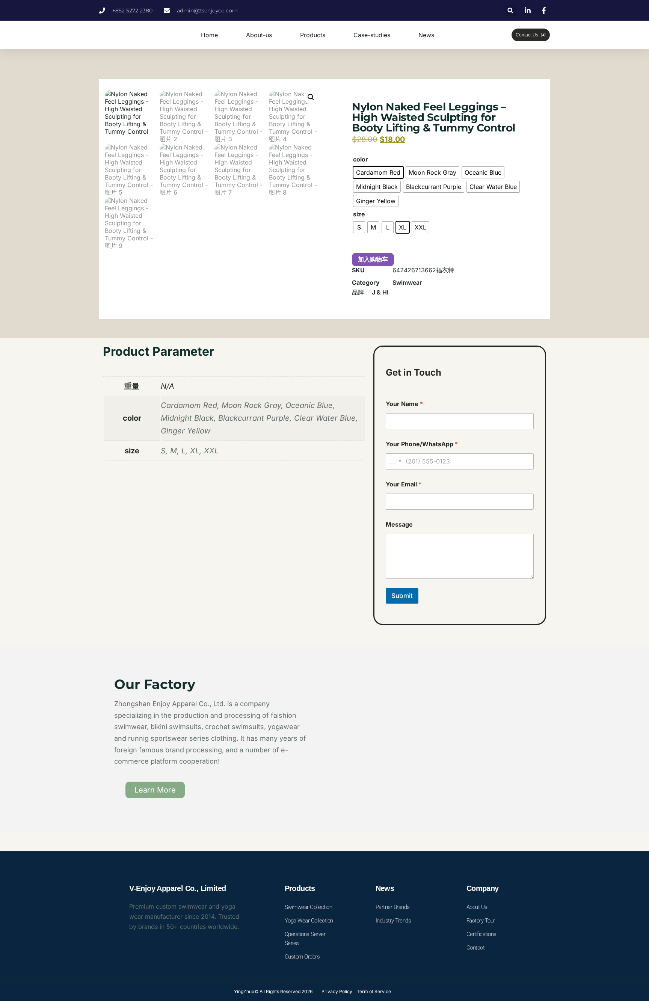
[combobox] (395, 461)
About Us (477, 907)
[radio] (378, 172)
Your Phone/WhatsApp (422, 444)
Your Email (403, 484)
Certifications (481, 934)
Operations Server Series (305, 939)
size (359, 214)
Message (399, 524)
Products (312, 35)
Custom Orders (302, 956)
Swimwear (407, 282)
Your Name (404, 404)
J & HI (380, 292)
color (360, 159)
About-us (259, 35)
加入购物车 (373, 259)
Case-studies (371, 35)
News (426, 35)
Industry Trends (393, 920)
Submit (402, 595)
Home (209, 35)
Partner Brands (393, 907)
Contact (475, 947)
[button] (510, 10)
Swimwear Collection (308, 907)
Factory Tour (480, 920)
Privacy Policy (336, 991)
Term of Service (374, 991)
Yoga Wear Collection (309, 920)
